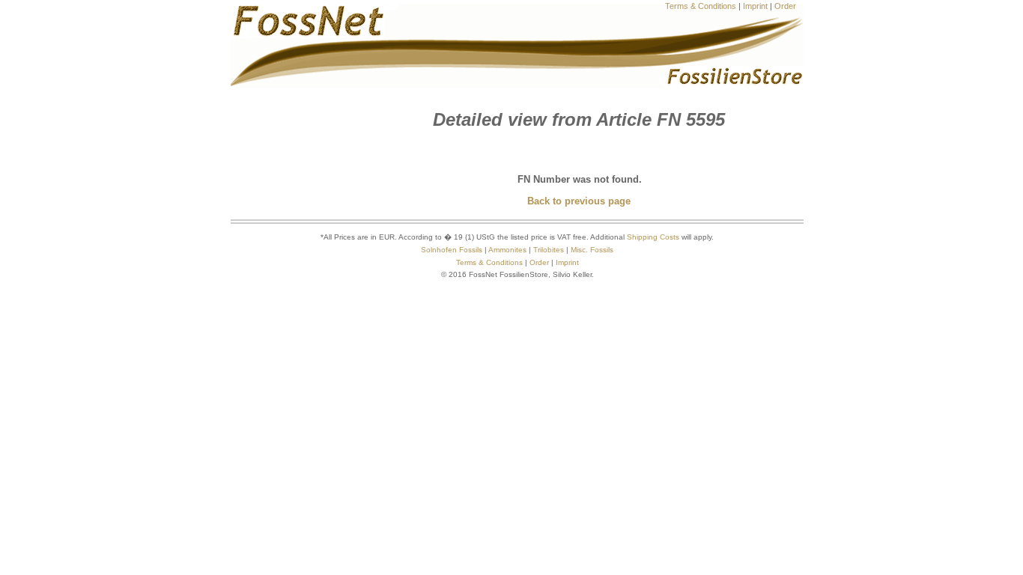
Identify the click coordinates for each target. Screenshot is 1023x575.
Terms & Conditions (700, 5)
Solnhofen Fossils (451, 250)
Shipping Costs (653, 237)
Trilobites (548, 250)
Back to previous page (579, 201)
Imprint (755, 5)
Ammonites (507, 250)
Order (785, 5)
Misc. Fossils (592, 250)
